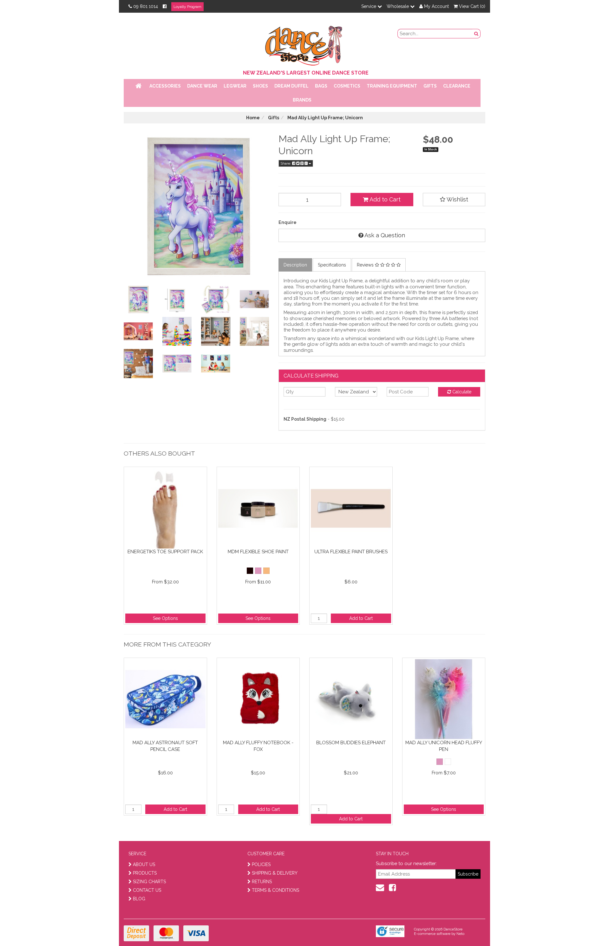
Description (295, 264)
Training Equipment (392, 86)
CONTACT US (147, 890)
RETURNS (262, 881)
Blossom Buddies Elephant (351, 743)
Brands (302, 99)
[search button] (476, 33)
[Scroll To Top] (588, 927)
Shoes (260, 86)
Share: (286, 163)
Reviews (366, 264)
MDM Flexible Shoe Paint (258, 552)
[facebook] (392, 887)
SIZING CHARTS (149, 881)
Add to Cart (384, 199)
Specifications (332, 264)
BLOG (139, 898)
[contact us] (380, 887)
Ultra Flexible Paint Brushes (351, 552)
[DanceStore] (304, 44)
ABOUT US (144, 864)
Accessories (165, 86)
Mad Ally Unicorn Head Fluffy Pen (443, 746)
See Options (165, 618)
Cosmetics (347, 86)
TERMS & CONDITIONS (275, 890)
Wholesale (398, 6)
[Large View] (138, 299)
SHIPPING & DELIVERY (275, 873)
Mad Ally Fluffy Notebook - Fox (258, 746)
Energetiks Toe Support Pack (165, 552)
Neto (460, 934)
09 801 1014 (145, 6)
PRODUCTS (145, 873)
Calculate (461, 391)
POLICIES (261, 864)
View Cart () (471, 6)
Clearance (456, 86)
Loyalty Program (187, 6)
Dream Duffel (291, 86)
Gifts (430, 86)
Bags (321, 86)
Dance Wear (202, 86)
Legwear (235, 86)
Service (369, 6)
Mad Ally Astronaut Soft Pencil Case (165, 746)
